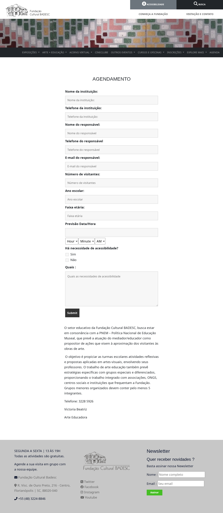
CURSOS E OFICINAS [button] (150, 52)
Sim (73, 254)
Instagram (91, 492)
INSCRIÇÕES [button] (174, 52)
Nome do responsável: (82, 124)
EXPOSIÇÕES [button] (29, 52)
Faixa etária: (74, 207)
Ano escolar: (74, 190)
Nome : (152, 474)
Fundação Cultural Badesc (37, 477)
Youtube (90, 497)
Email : (152, 483)
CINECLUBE (101, 52)
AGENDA (215, 52)
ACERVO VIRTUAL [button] (80, 52)
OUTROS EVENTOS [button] (122, 52)
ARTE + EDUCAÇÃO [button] (53, 52)
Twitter (89, 482)
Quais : (70, 267)
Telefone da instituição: (83, 108)
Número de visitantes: (82, 174)
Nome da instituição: (81, 91)
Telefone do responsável (84, 141)
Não (73, 260)
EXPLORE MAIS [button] (196, 52)
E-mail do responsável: (82, 157)
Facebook (91, 487)
